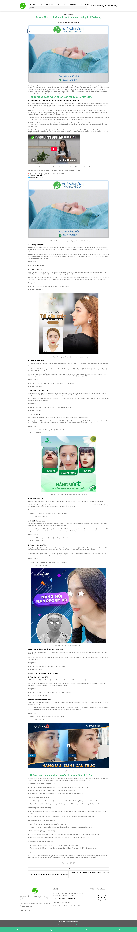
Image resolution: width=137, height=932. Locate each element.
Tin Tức (81, 4)
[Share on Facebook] (62, 863)
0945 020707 (39, 176)
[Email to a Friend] (68, 863)
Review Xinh (75, 925)
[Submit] (85, 7)
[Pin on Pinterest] (71, 863)
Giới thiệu (39, 4)
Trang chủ (32, 4)
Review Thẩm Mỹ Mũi (68, 14)
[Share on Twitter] (65, 863)
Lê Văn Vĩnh (75, 22)
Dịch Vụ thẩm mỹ (49, 4)
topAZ (69, 925)
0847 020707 (40, 265)
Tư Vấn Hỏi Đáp (72, 4)
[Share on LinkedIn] (74, 863)
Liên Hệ (87, 4)
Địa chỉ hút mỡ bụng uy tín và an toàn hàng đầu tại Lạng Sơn (49, 874)
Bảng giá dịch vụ (62, 4)
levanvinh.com (40, 177)
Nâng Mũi (83, 869)
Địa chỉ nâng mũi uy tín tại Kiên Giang (46, 673)
